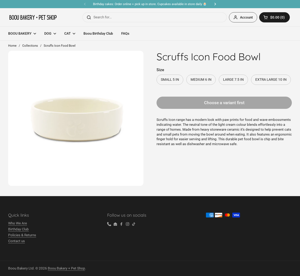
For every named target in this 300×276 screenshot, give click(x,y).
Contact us (16, 241)
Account (246, 17)
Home (12, 45)
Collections (30, 45)
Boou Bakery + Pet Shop (66, 268)
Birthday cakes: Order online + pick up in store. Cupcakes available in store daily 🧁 (150, 4)
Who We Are (17, 223)
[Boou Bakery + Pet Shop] (33, 17)
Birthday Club (18, 229)
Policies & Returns (22, 235)
